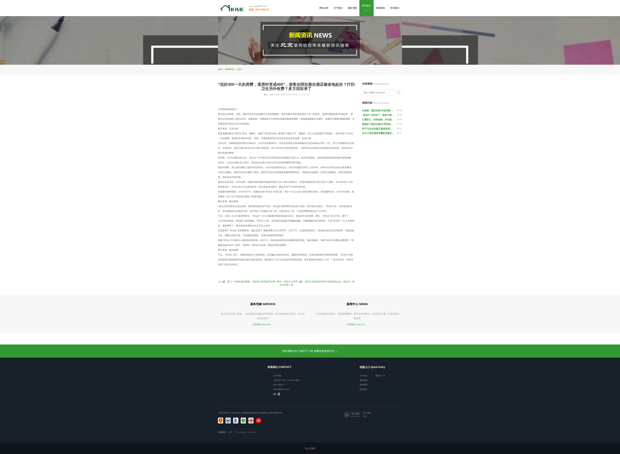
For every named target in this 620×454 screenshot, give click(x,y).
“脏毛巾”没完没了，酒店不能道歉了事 (378, 115)
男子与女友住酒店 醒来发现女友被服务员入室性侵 (378, 128)
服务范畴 (352, 8)
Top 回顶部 (310, 448)
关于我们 (338, 8)
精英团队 (380, 8)
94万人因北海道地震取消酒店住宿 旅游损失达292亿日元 (378, 133)
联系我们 (394, 8)
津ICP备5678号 (276, 413)
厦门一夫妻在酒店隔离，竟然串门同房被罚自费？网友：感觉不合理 (261, 281)
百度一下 (232, 432)
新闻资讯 (366, 8)
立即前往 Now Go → (262, 324)
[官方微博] (274, 394)
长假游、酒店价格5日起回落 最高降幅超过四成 (378, 110)
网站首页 (323, 8)
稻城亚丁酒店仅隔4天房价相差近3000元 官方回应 (378, 124)
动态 (239, 69)
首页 (220, 69)
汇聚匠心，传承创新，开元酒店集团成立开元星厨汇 (378, 119)
